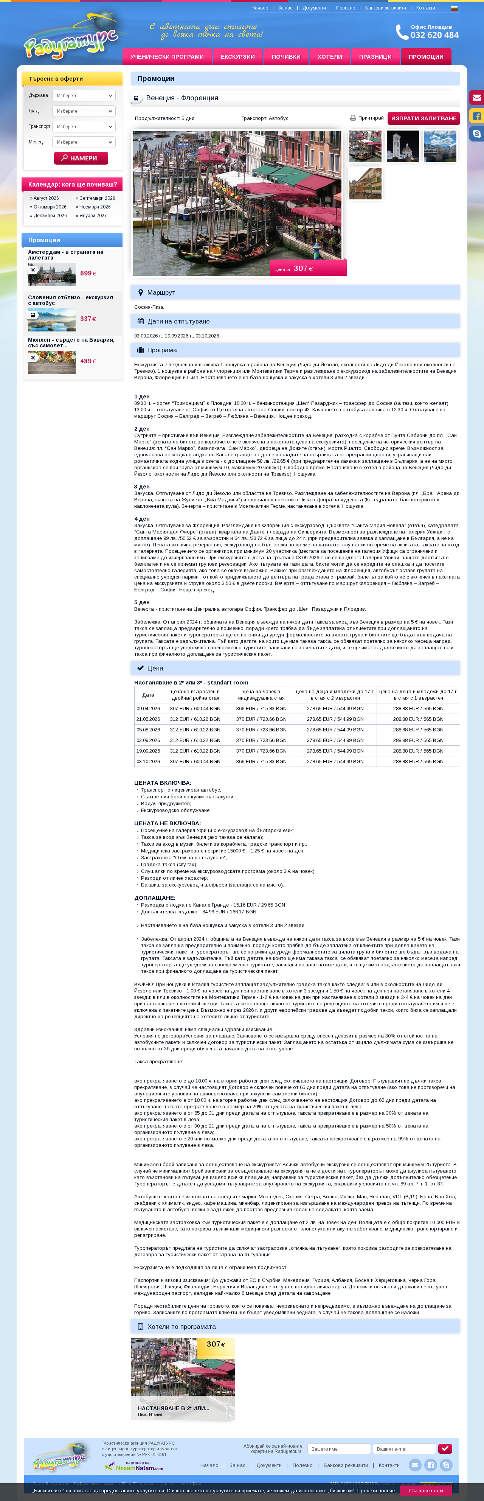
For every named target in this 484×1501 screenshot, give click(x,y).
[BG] (454, 9)
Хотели (330, 56)
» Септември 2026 (95, 198)
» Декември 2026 (48, 215)
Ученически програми (167, 56)
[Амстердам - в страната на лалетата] (33, 274)
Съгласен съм (426, 1490)
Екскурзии (238, 56)
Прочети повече (376, 1490)
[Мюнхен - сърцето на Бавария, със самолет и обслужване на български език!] (33, 362)
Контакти (425, 8)
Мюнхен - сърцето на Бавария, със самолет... (71, 342)
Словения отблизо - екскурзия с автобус (70, 300)
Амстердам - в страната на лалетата (65, 255)
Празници (375, 56)
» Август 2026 (44, 198)
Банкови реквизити (385, 8)
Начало (259, 8)
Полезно (345, 8)
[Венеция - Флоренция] (136, 103)
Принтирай (371, 118)
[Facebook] (476, 121)
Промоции (426, 56)
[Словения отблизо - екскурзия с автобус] (33, 320)
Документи (314, 8)
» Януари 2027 (91, 215)
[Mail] (476, 103)
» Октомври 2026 (48, 207)
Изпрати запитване (424, 118)
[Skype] (476, 140)
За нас (285, 8)
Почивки (286, 56)
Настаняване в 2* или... (173, 1408)
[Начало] (69, 57)
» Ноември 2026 (93, 207)
